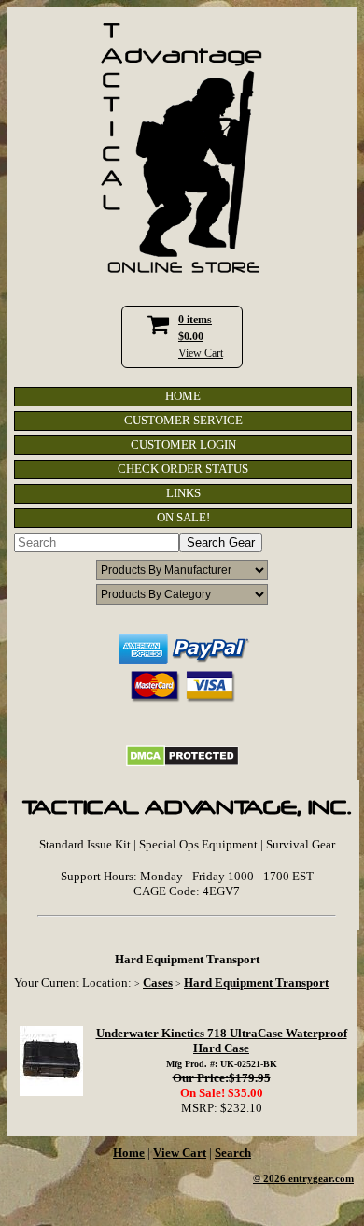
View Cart (200, 353)
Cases (158, 983)
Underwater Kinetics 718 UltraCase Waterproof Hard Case (221, 1040)
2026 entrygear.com (308, 1179)
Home (129, 1153)
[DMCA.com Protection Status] (182, 763)
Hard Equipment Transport (256, 983)
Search (233, 1153)
